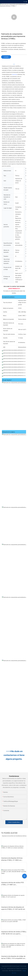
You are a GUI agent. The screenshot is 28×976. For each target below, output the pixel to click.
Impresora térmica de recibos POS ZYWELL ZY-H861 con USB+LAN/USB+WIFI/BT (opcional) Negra (12, 884)
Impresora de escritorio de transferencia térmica (14, 836)
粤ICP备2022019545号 (15, 970)
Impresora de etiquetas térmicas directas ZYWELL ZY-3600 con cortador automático (11, 859)
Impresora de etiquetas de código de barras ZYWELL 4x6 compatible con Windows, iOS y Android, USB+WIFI (13, 957)
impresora (14, 74)
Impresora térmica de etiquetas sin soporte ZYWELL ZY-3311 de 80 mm (13, 908)
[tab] (14, 63)
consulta (6, 57)
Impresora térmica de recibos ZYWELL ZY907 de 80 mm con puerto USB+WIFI (13, 933)
